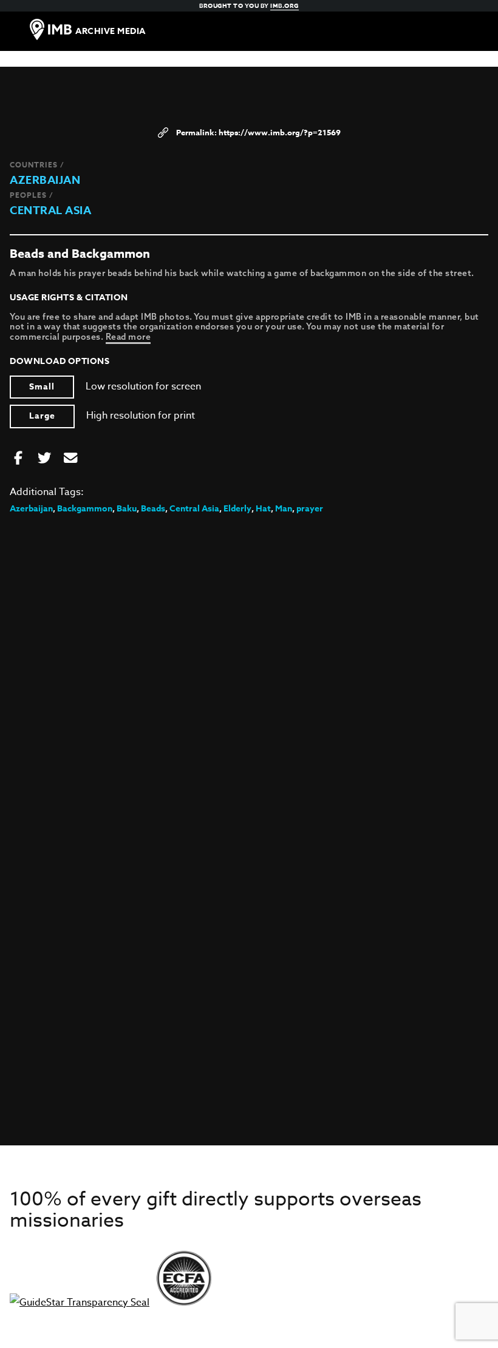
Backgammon (84, 508)
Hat (263, 508)
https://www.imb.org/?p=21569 (280, 132)
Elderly (237, 508)
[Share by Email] (70, 458)
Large (42, 415)
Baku (127, 508)
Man (283, 508)
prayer (309, 508)
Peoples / (31, 195)
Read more (128, 336)
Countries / (37, 165)
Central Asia (50, 210)
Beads (153, 508)
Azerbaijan (45, 180)
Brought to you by (249, 5)
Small (42, 386)
